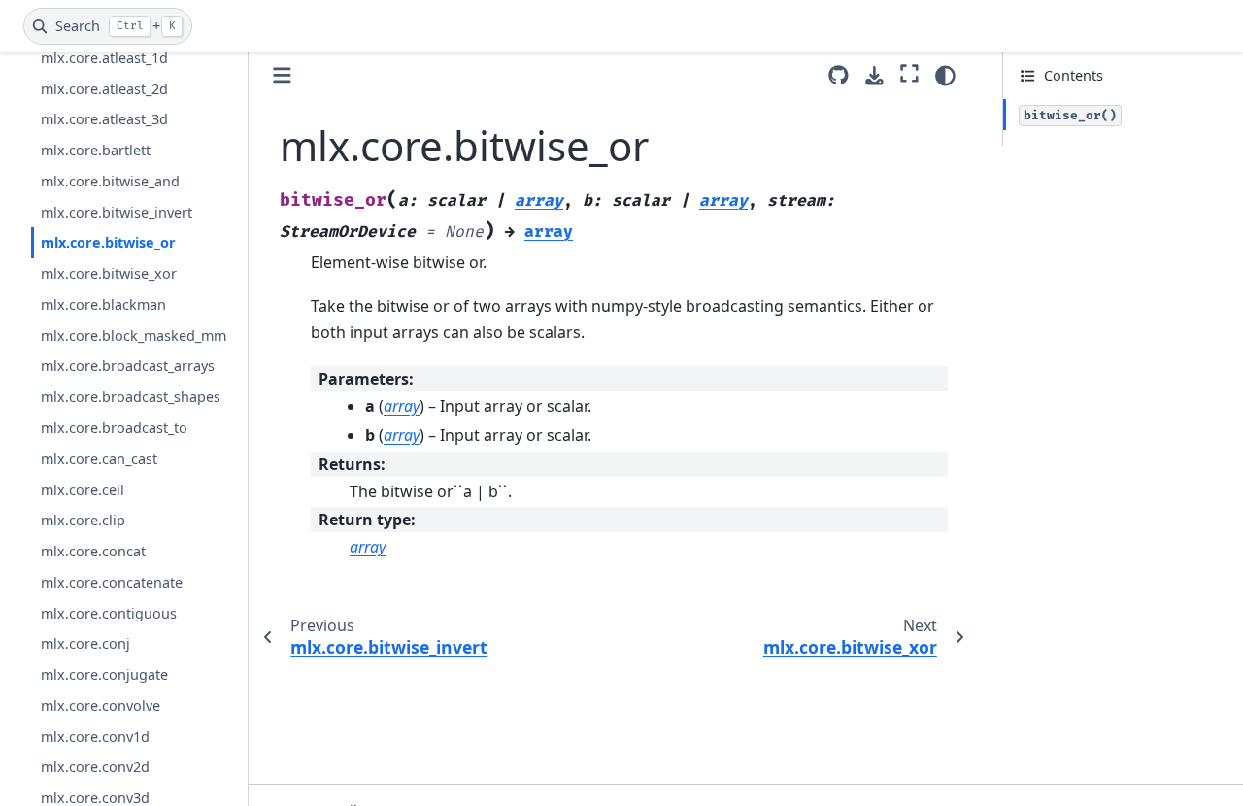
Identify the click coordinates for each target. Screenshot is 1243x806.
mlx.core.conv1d (95, 736)
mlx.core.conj (85, 643)
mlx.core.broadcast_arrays (128, 365)
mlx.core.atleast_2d (104, 89)
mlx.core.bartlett (96, 150)
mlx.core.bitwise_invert (116, 212)
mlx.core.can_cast (99, 459)
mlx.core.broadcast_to (114, 428)
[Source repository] (839, 75)
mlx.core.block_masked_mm (133, 335)
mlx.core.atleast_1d (104, 58)
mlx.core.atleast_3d (104, 119)
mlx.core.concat (93, 551)
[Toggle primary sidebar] (282, 75)
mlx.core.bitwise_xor (109, 273)
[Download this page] (874, 76)
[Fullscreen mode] (909, 72)
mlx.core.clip (83, 520)
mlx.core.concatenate (112, 582)
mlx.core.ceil (82, 490)
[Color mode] (945, 75)
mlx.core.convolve (100, 705)
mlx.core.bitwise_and (110, 181)
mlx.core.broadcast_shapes (130, 396)
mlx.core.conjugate (104, 674)
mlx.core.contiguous (109, 613)
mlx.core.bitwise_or (108, 242)
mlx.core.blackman (103, 304)
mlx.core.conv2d (95, 766)
